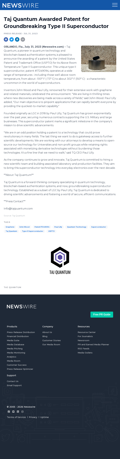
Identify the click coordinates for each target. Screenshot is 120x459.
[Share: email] (23, 39)
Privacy (33, 417)
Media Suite (13, 340)
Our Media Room (51, 344)
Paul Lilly (58, 227)
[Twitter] (13, 411)
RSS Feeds (83, 348)
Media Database (15, 344)
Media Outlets (85, 352)
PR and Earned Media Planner (93, 344)
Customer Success (17, 365)
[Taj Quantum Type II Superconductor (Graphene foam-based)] (98, 59)
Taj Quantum (11, 231)
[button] (115, 5)
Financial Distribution (18, 336)
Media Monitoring (16, 352)
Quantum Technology (76, 227)
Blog (44, 336)
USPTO (51, 231)
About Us (47, 332)
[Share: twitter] (11, 39)
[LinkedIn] (18, 411)
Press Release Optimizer (20, 369)
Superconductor (98, 227)
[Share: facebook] (6, 39)
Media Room (13, 361)
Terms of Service (16, 417)
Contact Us (12, 381)
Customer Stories (51, 340)
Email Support (14, 385)
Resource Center (87, 332)
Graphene (10, 227)
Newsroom (83, 340)
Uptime (44, 417)
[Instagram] (22, 411)
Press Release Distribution (21, 332)
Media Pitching (14, 348)
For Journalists (85, 336)
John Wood (24, 227)
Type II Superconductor (32, 231)
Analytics (11, 356)
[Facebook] (9, 411)
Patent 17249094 (42, 227)
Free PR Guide (101, 314)
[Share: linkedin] (17, 39)
